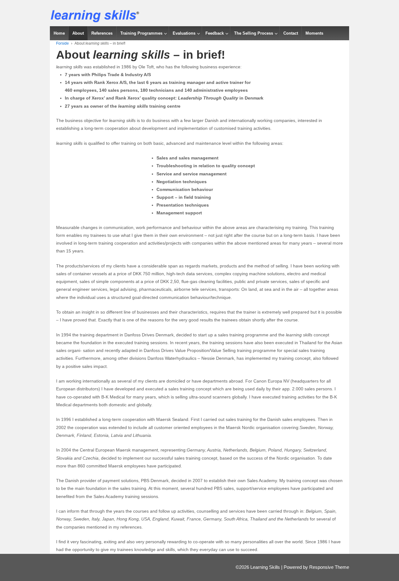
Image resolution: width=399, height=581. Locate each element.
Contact (290, 33)
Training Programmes (141, 33)
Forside (62, 43)
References (102, 33)
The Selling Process (253, 33)
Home (59, 33)
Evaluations (184, 33)
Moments (314, 33)
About (78, 33)
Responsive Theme (329, 567)
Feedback (214, 33)
